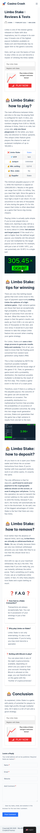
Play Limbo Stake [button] (12, 64)
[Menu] (37, 4)
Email (6, 772)
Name (7, 765)
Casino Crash (16, 3)
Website (7, 779)
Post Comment (10, 814)
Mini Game (31, 22)
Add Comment (10, 786)
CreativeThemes (8, 830)
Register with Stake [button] (13, 68)
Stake (29, 152)
